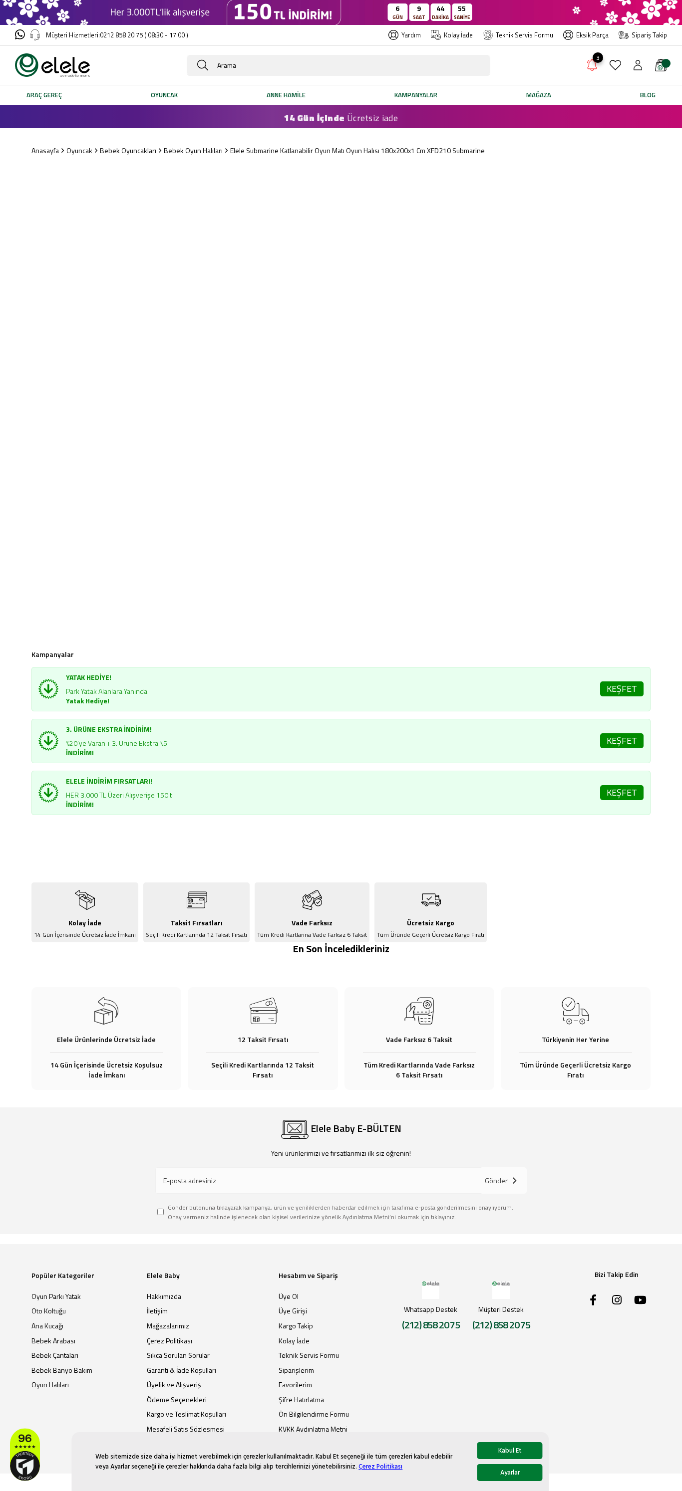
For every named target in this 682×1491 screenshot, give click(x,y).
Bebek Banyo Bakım (61, 1370)
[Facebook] (593, 1299)
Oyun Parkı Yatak (56, 1296)
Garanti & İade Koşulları (181, 1370)
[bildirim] (592, 66)
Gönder (496, 1180)
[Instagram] (616, 1299)
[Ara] (202, 65)
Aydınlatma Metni (365, 1217)
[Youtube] (640, 1299)
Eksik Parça (592, 35)
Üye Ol (289, 1296)
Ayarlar (510, 1473)
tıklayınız (442, 1217)
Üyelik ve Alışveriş (174, 1385)
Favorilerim (295, 1385)
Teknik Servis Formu (524, 35)
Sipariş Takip (649, 35)
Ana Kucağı (47, 1326)
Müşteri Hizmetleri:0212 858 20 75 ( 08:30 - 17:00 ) (117, 35)
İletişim (157, 1311)
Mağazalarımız (168, 1326)
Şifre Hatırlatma (301, 1400)
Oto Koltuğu (48, 1311)
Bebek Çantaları (54, 1355)
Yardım (411, 35)
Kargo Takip (296, 1326)
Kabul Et (510, 1451)
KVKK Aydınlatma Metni (313, 1429)
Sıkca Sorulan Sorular (178, 1355)
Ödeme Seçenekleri (177, 1400)
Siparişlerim (296, 1370)
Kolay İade (458, 35)
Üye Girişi (293, 1311)
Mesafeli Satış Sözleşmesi (186, 1429)
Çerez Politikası (380, 1467)
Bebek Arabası (53, 1341)
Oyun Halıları (50, 1385)
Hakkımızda (164, 1296)
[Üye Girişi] (638, 65)
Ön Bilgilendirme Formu (314, 1414)
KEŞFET (622, 688)
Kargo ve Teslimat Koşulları (186, 1414)
